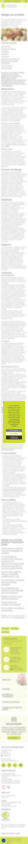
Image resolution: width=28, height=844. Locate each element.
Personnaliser (14, 433)
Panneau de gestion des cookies (14, 420)
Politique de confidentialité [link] (14, 437)
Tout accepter (14, 430)
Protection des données (14, 425)
